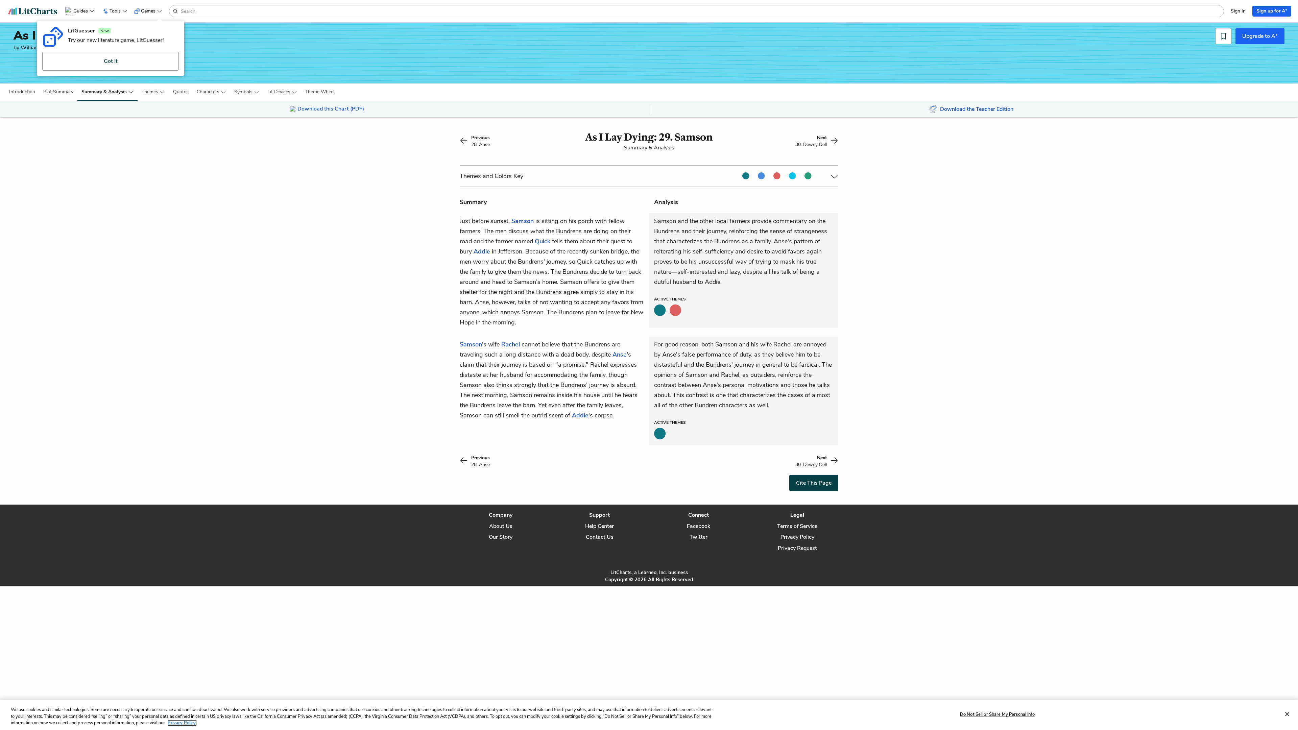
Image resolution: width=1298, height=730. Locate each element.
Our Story (500, 537)
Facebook (698, 526)
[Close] (1287, 714)
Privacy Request (797, 548)
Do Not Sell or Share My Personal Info (997, 714)
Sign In (1238, 11)
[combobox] (701, 11)
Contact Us (600, 537)
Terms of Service (797, 526)
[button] (22, 92)
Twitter (698, 537)
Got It (111, 61)
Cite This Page (814, 483)
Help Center (599, 526)
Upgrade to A (1260, 36)
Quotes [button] (181, 92)
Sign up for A (1271, 10)
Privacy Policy (797, 537)
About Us (500, 526)
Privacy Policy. (182, 723)
